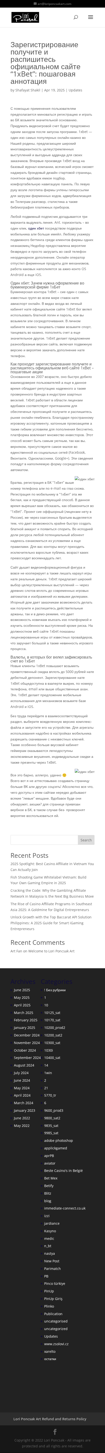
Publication (53, 1313)
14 (46, 1065)
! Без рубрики (55, 990)
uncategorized (56, 1328)
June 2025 (22, 990)
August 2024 (24, 1065)
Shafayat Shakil (27, 90)
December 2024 (27, 1035)
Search (86, 840)
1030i (48, 1050)
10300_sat (52, 1042)
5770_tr (50, 1095)
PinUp (49, 1291)
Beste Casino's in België (63, 1170)
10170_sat (52, 1020)
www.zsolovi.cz (56, 1344)
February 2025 (25, 1020)
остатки (50, 1358)
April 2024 (22, 1095)
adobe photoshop (58, 1140)
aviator (49, 1163)
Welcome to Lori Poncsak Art (51, 951)
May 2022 (22, 1125)
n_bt (47, 1246)
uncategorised (56, 1321)
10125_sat (52, 1012)
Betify (48, 1185)
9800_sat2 (52, 1118)
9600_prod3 (53, 1110)
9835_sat (51, 1125)
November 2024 (27, 1042)
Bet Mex (50, 1178)
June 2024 (22, 1080)
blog (47, 1201)
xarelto (49, 1351)
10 (46, 1005)
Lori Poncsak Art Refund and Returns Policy (49, 1419)
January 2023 (24, 1110)
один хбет (36, 228)
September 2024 (27, 1057)
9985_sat (51, 1133)
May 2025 (22, 997)
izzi (47, 1215)
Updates (75, 90)
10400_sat (52, 1057)
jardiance (52, 1223)
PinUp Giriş (53, 1298)
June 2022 (22, 1118)
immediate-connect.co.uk (64, 1208)
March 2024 (23, 1103)
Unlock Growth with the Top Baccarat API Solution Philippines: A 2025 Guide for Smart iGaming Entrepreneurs (51, 923)
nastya (49, 1253)
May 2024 (22, 1088)
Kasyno (50, 1231)
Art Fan (16, 951)
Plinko (49, 1306)
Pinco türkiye (54, 1283)
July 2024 (21, 1072)
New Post (51, 1261)
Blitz (47, 1193)
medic (49, 1238)
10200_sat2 (53, 1035)
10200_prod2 (54, 1027)
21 (46, 1088)
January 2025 (24, 1027)
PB (46, 1276)
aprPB (49, 1155)
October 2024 (25, 1050)
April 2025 (22, 1005)
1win (48, 1072)
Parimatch (52, 1268)
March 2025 (23, 1012)
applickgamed (55, 1148)
